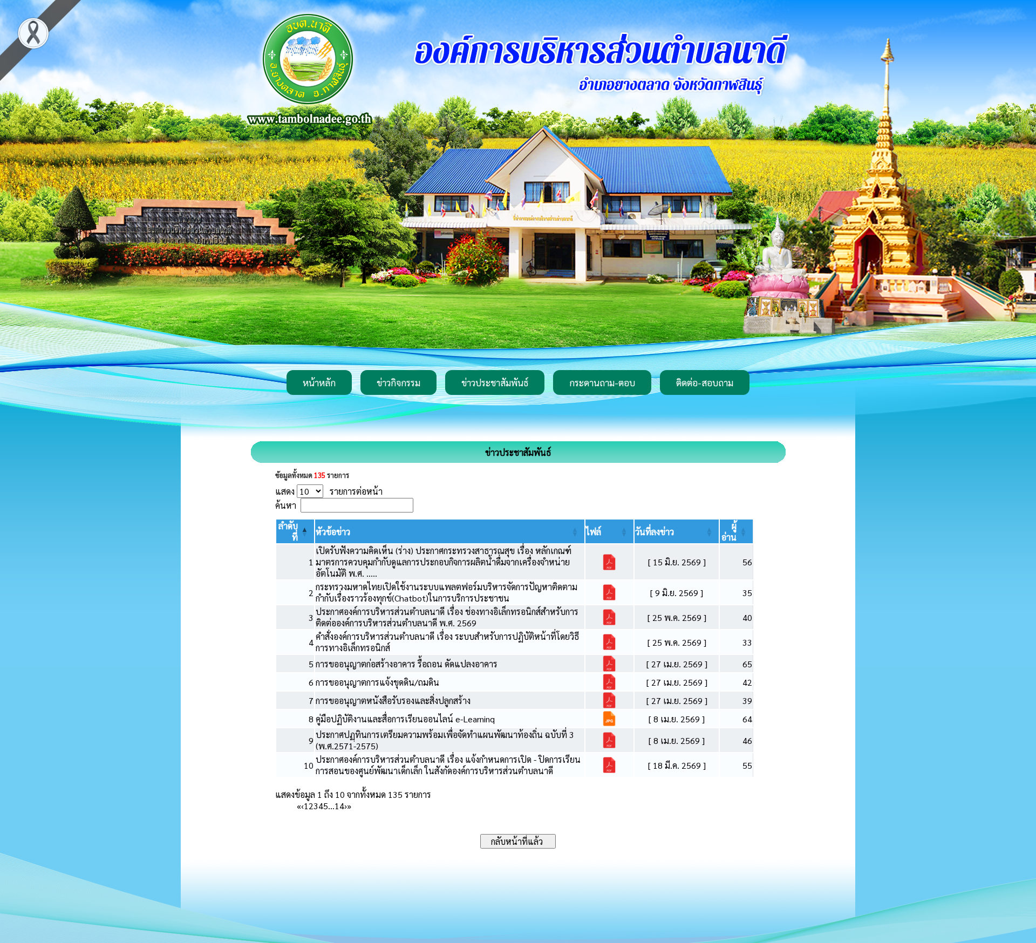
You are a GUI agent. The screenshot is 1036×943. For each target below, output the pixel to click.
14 (339, 805)
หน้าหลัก (319, 382)
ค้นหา (285, 505)
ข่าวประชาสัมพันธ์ (494, 382)
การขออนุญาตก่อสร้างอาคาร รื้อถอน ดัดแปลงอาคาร (406, 663)
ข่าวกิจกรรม (398, 382)
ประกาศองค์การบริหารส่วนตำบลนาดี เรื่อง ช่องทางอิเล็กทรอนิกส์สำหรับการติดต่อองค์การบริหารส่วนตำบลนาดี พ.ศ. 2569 (447, 617)
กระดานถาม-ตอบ (602, 382)
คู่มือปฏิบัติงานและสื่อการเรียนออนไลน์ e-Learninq (405, 719)
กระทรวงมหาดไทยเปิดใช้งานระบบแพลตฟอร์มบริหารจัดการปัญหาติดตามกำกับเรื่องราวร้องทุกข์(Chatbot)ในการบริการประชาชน (446, 592)
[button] (333, 531)
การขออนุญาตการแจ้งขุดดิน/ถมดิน (377, 682)
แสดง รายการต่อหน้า (329, 491)
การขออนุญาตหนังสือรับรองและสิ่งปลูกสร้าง (393, 700)
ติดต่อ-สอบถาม (704, 382)
